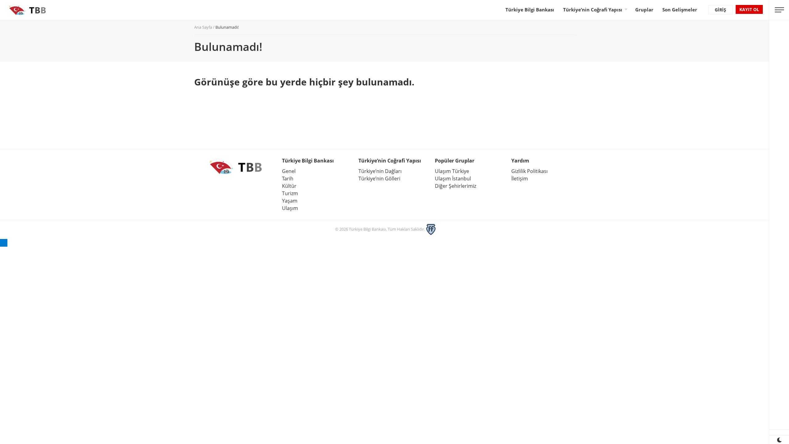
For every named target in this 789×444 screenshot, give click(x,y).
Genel (289, 171)
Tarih (287, 178)
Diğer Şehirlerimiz (455, 186)
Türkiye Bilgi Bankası (529, 9)
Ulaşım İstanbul (453, 178)
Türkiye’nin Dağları (380, 171)
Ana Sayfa (203, 27)
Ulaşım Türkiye (452, 171)
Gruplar (644, 9)
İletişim (519, 178)
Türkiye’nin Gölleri (379, 178)
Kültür (289, 186)
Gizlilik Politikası (529, 171)
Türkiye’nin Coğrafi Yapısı (592, 9)
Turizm (290, 193)
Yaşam (289, 200)
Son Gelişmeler (679, 9)
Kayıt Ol (749, 9)
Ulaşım (290, 208)
